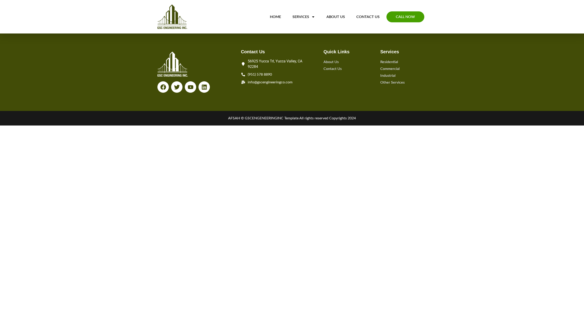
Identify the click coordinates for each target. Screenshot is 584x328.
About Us (335, 17)
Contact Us (368, 17)
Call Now (405, 17)
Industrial (388, 75)
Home (275, 17)
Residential (389, 62)
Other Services (392, 82)
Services (300, 17)
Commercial (390, 69)
